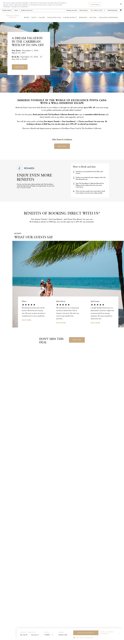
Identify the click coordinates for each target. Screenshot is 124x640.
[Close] (121, 4)
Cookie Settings (95, 4)
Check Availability (85, 633)
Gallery (42, 17)
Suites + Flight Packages (107, 632)
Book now (19, 67)
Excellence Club (54, 17)
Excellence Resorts (7, 10)
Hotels (16, 10)
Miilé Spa (93, 17)
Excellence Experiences (108, 17)
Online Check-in (83, 10)
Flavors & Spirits (70, 17)
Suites (34, 17)
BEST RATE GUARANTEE (85, 637)
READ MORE (26, 320)
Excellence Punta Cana (27, 10)
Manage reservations (72, 10)
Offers (26, 17)
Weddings (83, 17)
